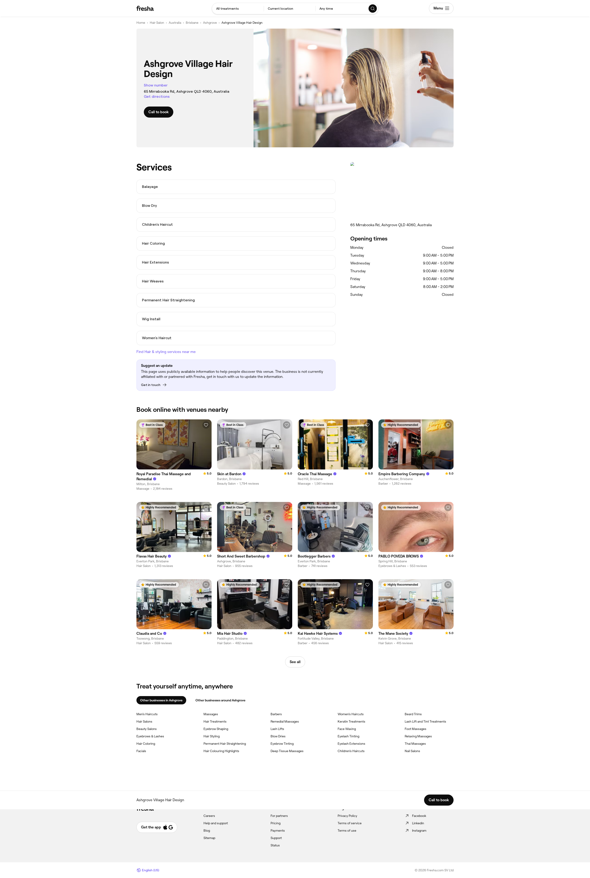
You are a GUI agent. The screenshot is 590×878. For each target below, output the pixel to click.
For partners (279, 816)
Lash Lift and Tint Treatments (425, 721)
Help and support (216, 823)
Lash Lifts (277, 729)
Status (275, 845)
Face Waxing (347, 729)
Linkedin (418, 823)
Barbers (276, 714)
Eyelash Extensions (351, 743)
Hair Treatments (215, 721)
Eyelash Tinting (348, 736)
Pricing (275, 823)
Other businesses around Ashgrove (220, 700)
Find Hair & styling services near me (166, 352)
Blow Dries (278, 736)
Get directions (157, 96)
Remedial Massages (285, 721)
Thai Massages (415, 743)
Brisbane (192, 22)
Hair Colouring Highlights (221, 751)
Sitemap (209, 838)
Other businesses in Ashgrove (161, 700)
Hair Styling (212, 736)
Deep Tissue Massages (287, 751)
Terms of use (347, 830)
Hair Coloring (145, 743)
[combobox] (238, 8)
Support (276, 838)
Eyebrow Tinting (282, 743)
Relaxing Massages (418, 736)
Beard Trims (413, 714)
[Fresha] (145, 8)
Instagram (419, 830)
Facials (141, 751)
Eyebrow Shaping (216, 729)
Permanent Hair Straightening (225, 743)
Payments (278, 830)
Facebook (419, 816)
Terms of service (350, 823)
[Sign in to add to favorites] (206, 425)
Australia (175, 22)
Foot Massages (415, 729)
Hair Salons (144, 721)
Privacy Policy (347, 816)
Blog (207, 830)
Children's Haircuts (351, 751)
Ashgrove (210, 22)
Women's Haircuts (351, 714)
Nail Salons (412, 751)
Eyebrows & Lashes (150, 736)
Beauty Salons (146, 729)
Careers (209, 816)
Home (140, 22)
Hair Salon (157, 22)
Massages (211, 714)
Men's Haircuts (147, 714)
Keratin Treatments (351, 721)
